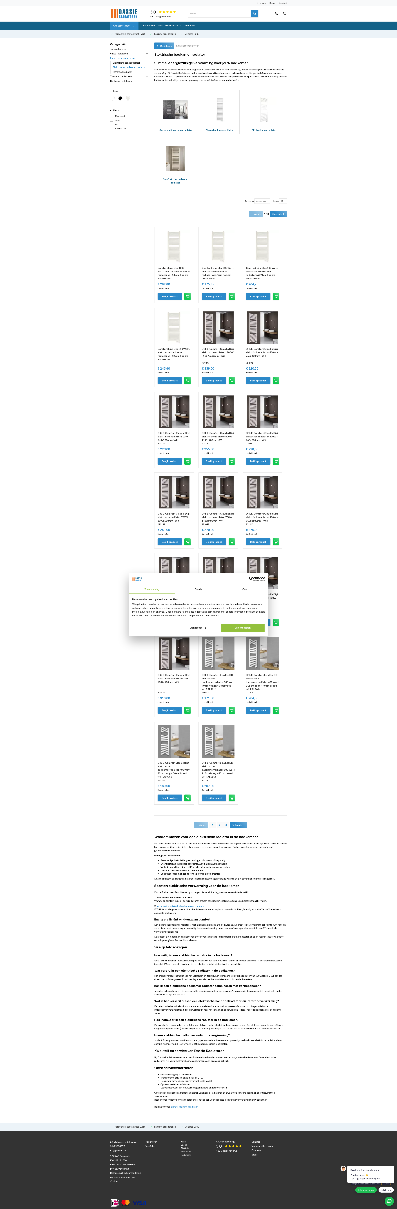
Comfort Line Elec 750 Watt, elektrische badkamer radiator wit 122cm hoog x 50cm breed (174, 354)
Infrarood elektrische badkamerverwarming (180, 906)
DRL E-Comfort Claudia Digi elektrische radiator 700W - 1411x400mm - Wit (218, 517)
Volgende (277, 214)
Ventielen (190, 25)
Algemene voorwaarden (122, 1177)
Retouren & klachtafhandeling (125, 1172)
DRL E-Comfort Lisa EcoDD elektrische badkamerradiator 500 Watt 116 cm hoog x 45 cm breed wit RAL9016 (218, 769)
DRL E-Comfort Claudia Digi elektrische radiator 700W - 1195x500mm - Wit (174, 517)
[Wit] (112, 98)
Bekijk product (170, 296)
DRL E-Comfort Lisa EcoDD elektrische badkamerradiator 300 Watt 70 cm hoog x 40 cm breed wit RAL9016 (218, 681)
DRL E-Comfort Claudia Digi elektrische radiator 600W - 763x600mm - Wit (262, 436)
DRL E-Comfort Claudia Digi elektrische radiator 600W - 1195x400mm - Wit (218, 436)
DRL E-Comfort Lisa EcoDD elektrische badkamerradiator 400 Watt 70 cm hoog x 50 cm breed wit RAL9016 (174, 769)
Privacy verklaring (119, 1168)
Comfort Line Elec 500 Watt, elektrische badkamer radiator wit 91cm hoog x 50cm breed (262, 273)
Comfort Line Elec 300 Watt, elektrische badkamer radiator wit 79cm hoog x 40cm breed (218, 273)
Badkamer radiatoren (121, 81)
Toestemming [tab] (152, 589)
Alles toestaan (243, 627)
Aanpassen (196, 627)
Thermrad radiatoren (121, 76)
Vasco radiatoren (119, 53)
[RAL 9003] (128, 98)
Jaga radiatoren (118, 49)
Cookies (114, 1181)
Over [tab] (245, 589)
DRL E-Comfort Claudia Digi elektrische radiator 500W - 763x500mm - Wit (174, 436)
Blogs (272, 3)
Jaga (183, 1141)
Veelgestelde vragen (262, 1146)
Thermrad (186, 1151)
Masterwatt (120, 116)
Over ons (261, 3)
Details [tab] (198, 589)
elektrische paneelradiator (184, 1106)
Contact (283, 3)
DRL (116, 124)
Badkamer (186, 1154)
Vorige (257, 214)
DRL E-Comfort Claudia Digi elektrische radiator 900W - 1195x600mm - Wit (262, 517)
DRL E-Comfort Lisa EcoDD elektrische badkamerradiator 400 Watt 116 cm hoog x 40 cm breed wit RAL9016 (262, 681)
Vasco (117, 120)
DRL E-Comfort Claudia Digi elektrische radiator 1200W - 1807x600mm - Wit (218, 352)
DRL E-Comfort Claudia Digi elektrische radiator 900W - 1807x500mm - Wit (174, 678)
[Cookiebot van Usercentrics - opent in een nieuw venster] (251, 579)
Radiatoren (149, 25)
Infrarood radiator (122, 71)
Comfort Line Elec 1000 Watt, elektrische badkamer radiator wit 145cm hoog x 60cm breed (174, 273)
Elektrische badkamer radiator (129, 67)
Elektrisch (186, 1148)
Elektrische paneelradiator (126, 62)
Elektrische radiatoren (169, 25)
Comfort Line (120, 128)
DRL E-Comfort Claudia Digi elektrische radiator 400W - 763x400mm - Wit (262, 352)
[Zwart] (120, 98)
